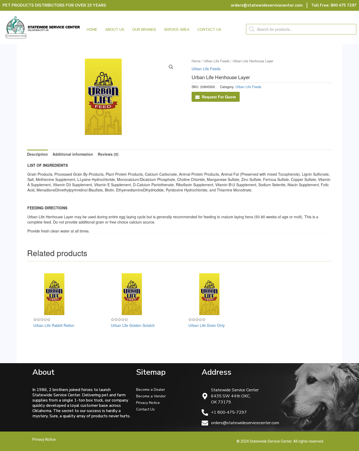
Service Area (176, 29)
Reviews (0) (108, 154)
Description (37, 154)
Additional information (73, 154)
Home (92, 29)
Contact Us (209, 29)
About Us (114, 29)
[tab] (37, 154)
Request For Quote (219, 96)
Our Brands (144, 29)
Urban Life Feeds (216, 60)
